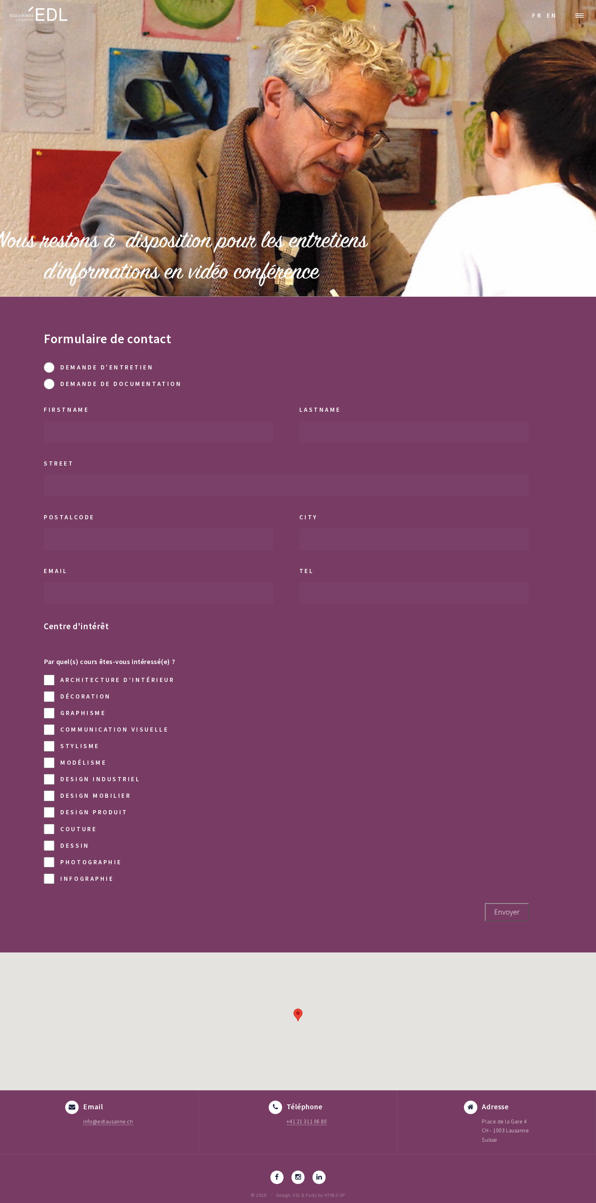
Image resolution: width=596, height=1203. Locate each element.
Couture (78, 829)
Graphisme (83, 713)
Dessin (74, 845)
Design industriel (100, 779)
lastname (320, 410)
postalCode (69, 517)
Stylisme (79, 746)
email (56, 571)
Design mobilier (95, 795)
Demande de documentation (121, 384)
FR (537, 15)
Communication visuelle (114, 729)
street (59, 463)
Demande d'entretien (106, 367)
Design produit (94, 812)
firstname (66, 410)
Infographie (87, 879)
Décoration (85, 696)
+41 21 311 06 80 (307, 1121)
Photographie (91, 862)
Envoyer (506, 912)
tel (306, 571)
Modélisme (83, 762)
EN (552, 15)
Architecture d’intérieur (117, 680)
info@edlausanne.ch (108, 1121)
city (308, 517)
